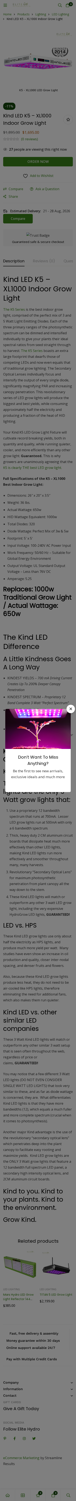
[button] (70, 709)
